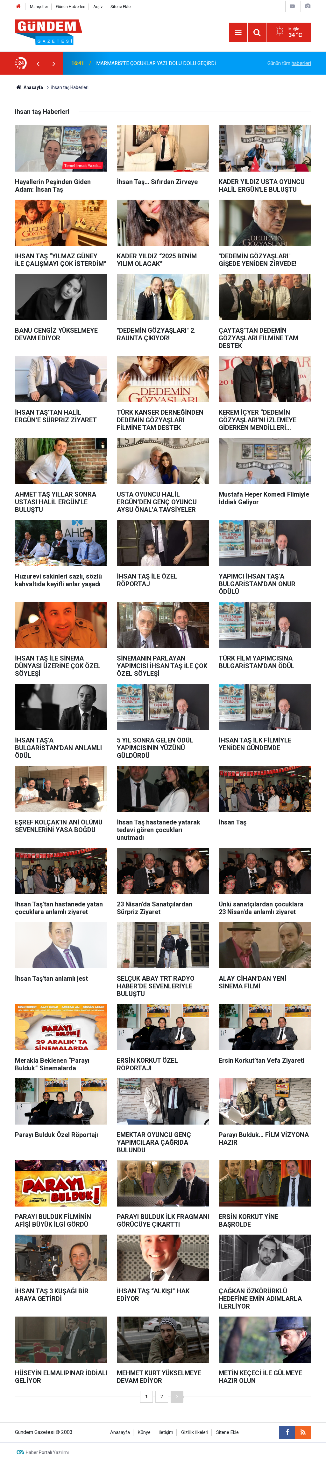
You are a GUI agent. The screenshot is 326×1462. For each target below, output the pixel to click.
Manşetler (39, 6)
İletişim (166, 1432)
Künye (144, 1432)
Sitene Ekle (120, 6)
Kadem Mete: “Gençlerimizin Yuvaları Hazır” (144, 63)
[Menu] (238, 32)
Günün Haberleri (70, 6)
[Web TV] (292, 6)
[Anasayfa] (18, 6)
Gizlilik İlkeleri (194, 1432)
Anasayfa (33, 87)
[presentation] (38, 63)
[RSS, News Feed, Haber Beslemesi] (303, 1432)
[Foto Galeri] (307, 6)
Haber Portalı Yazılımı (47, 1452)
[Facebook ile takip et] (287, 1432)
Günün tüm (289, 63)
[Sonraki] (177, 1396)
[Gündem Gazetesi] (48, 32)
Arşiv (98, 6)
